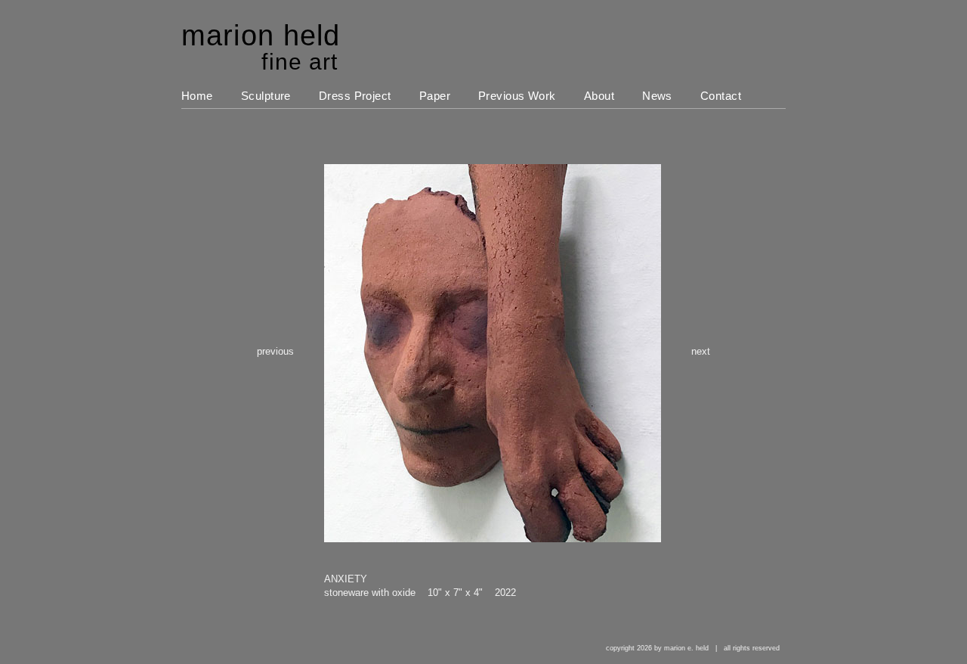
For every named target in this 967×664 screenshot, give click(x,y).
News (657, 95)
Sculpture (266, 95)
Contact (720, 95)
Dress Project (355, 95)
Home (197, 95)
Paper (434, 95)
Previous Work (517, 95)
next (700, 351)
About (599, 95)
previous (275, 351)
